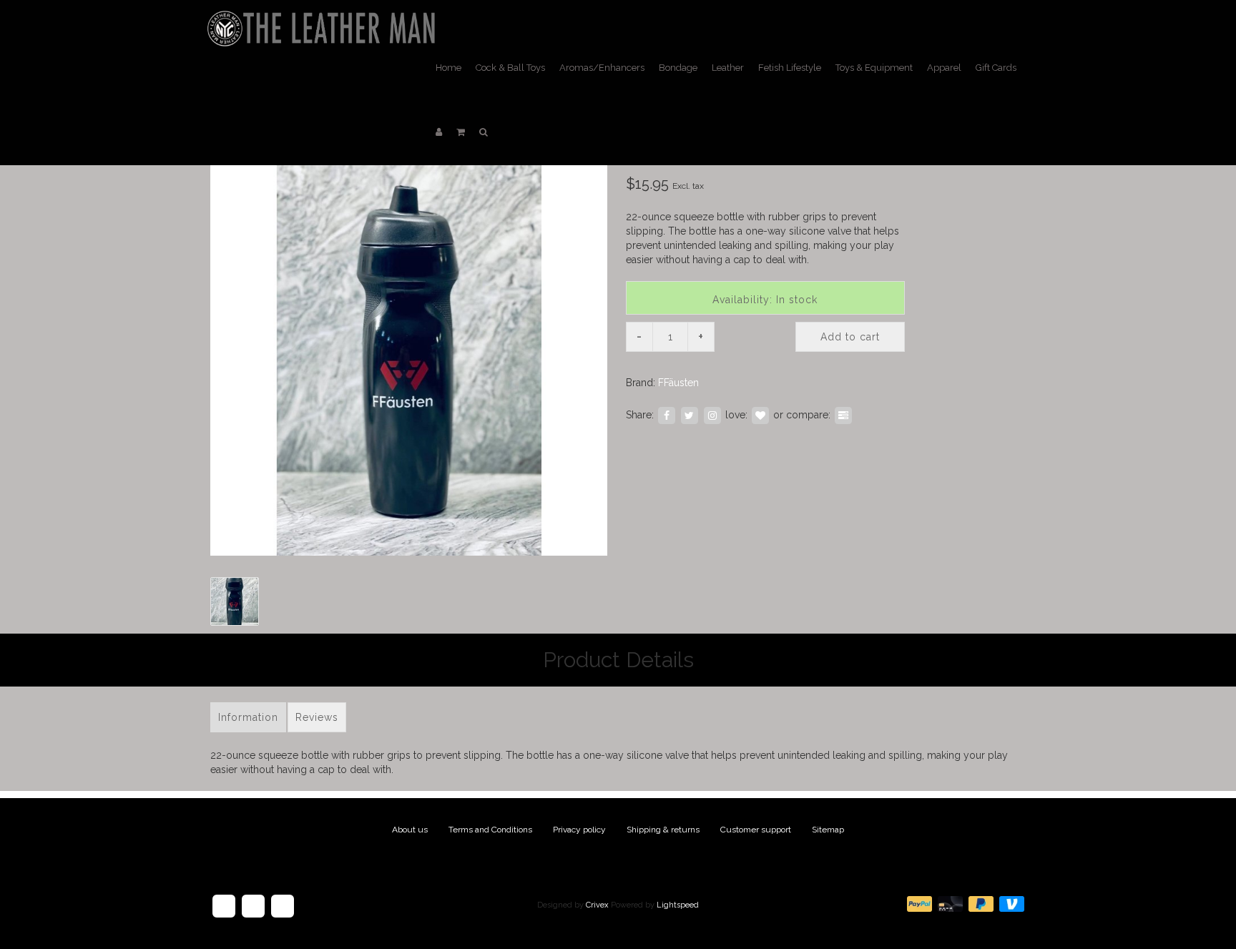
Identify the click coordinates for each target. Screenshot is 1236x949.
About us (410, 830)
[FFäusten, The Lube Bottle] (408, 357)
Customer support (755, 830)
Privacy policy (579, 830)
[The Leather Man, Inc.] (324, 18)
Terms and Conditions (490, 830)
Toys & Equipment (874, 67)
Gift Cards (996, 67)
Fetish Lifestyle (789, 67)
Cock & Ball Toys (510, 67)
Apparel (944, 67)
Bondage (678, 67)
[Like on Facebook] (667, 414)
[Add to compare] (843, 414)
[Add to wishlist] (760, 414)
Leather (728, 67)
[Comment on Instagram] (712, 414)
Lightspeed (678, 905)
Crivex (597, 905)
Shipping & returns (663, 830)
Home (448, 67)
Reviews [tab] (316, 717)
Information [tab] (248, 717)
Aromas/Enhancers (601, 67)
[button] (460, 132)
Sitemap (828, 830)
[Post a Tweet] (690, 414)
